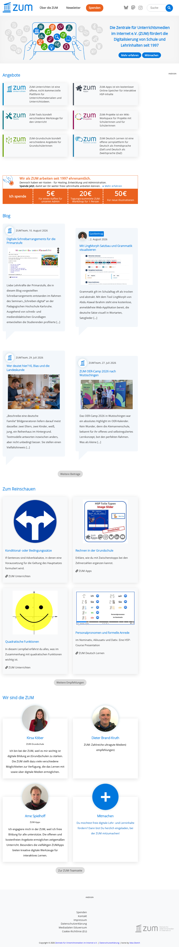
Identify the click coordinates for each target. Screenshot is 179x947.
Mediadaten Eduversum (73, 927)
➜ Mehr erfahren (112, 186)
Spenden (95, 8)
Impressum (80, 920)
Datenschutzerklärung (74, 923)
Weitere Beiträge (70, 474)
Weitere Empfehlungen (70, 682)
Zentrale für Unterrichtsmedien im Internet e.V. (76, 942)
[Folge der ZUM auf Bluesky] (126, 8)
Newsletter (73, 8)
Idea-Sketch (135, 942)
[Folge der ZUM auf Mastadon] (133, 8)
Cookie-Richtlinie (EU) (74, 931)
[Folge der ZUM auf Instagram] (140, 8)
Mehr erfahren (130, 55)
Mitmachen (151, 55)
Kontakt (82, 916)
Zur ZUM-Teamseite (70, 870)
